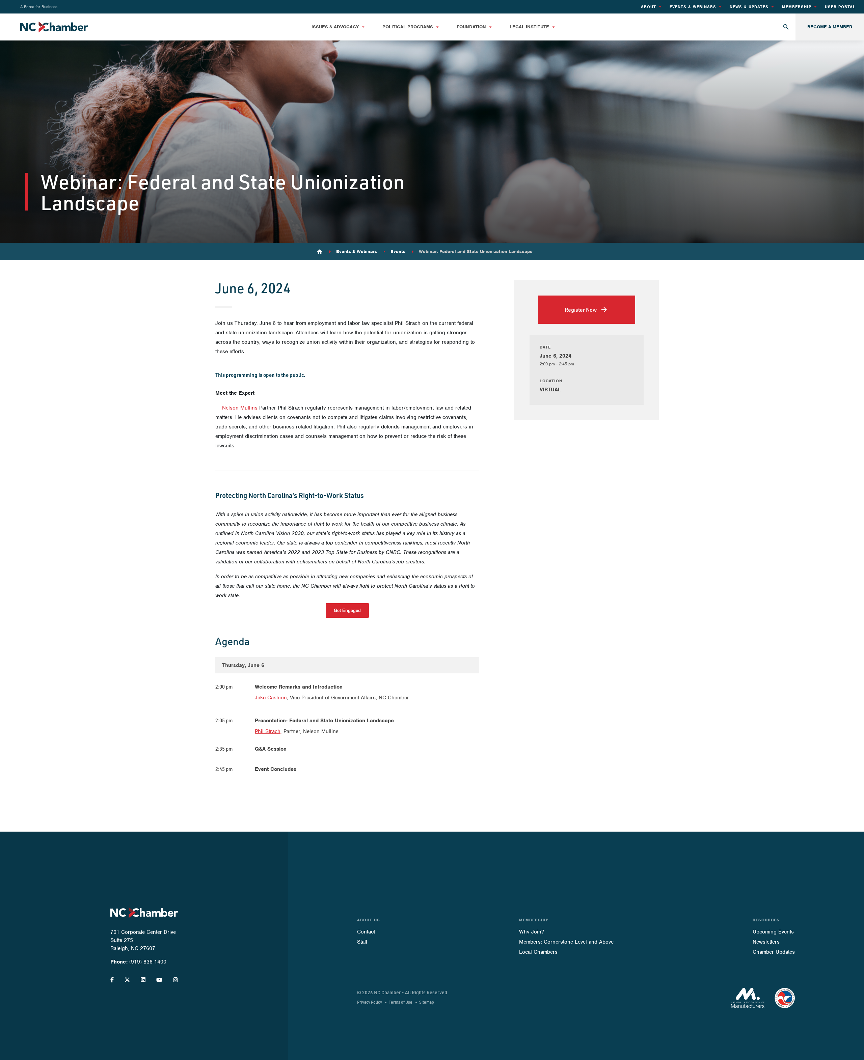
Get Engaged (347, 610)
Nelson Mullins (240, 408)
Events (397, 251)
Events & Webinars (356, 251)
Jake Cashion (271, 697)
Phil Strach (267, 731)
